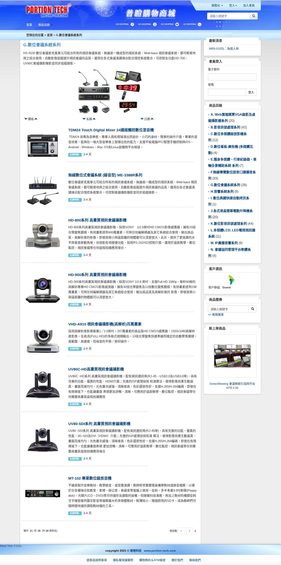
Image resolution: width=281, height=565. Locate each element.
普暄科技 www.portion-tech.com (153, 550)
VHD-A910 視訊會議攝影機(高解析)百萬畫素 (105, 324)
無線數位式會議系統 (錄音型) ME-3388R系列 (105, 175)
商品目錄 (215, 105)
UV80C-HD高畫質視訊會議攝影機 (96, 369)
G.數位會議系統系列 (69, 35)
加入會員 (249, 5)
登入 (251, 92)
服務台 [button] (216, 5)
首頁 (50, 35)
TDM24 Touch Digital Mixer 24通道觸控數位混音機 (111, 130)
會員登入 (215, 61)
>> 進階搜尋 (216, 314)
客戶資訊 (215, 269)
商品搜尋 (215, 299)
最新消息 (215, 40)
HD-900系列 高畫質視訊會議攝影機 (97, 275)
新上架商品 (217, 328)
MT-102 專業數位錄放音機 (89, 478)
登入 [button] (232, 5)
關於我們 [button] (177, 560)
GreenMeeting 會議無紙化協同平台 (232, 383)
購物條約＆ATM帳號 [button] (152, 560)
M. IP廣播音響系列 (224, 243)
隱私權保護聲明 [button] (123, 560)
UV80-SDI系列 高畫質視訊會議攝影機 (99, 424)
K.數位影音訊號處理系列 (229, 223)
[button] (45, 25)
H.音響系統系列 (222, 191)
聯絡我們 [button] (195, 560)
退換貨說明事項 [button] (97, 560)
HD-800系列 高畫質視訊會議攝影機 (97, 220)
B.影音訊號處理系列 (225, 127)
